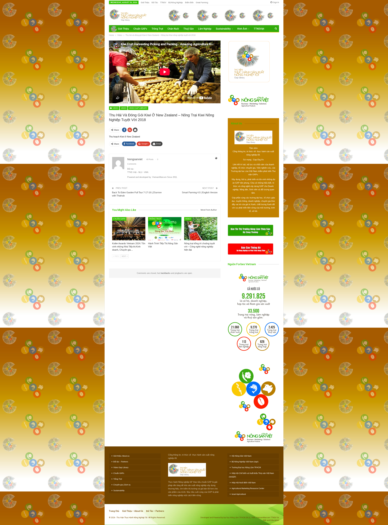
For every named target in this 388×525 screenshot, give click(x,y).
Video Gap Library (138, 108)
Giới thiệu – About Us (132, 511)
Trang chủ (114, 511)
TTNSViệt (259, 28)
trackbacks (165, 273)
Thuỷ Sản (188, 28)
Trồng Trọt (157, 28)
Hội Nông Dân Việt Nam (241, 456)
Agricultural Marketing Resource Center (248, 488)
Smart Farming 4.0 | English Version (199, 192)
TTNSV (163, 2)
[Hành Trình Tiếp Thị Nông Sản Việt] (164, 228)
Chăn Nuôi (173, 28)
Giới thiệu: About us (121, 456)
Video (115, 108)
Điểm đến (189, 2)
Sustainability (223, 28)
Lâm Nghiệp (204, 28)
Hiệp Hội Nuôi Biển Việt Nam (244, 483)
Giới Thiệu (145, 2)
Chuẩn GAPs (140, 28)
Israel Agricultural (239, 494)
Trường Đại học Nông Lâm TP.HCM (246, 467)
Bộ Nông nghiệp (175, 2)
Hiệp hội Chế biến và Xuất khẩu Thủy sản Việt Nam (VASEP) (251, 475)
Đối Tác (155, 2)
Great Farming (202, 2)
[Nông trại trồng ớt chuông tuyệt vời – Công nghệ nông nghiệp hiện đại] (200, 228)
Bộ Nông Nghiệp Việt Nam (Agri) (245, 462)
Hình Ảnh (242, 28)
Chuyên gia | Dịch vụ (121, 485)
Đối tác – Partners (120, 462)
